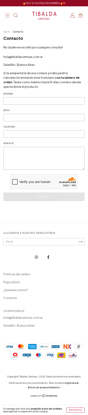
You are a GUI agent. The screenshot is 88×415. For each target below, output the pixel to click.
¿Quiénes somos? (15, 290)
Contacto (10, 298)
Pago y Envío (11, 282)
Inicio (6, 31)
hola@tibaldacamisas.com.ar (23, 57)
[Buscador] (15, 16)
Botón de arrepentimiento (44, 387)
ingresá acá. (72, 383)
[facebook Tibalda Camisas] (48, 257)
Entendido (75, 410)
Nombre (8, 94)
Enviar (44, 196)
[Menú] (7, 16)
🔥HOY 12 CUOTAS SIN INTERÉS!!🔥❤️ (44, 3)
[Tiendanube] (44, 396)
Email (6, 110)
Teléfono (9, 127)
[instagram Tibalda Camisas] (36, 257)
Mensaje (8, 143)
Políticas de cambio (16, 274)
